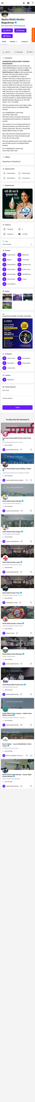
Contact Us (24, 41)
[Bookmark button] (31, 449)
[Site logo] (7, 3)
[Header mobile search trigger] (33, 3)
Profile (4, 41)
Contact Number (7, 398)
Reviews (13, 41)
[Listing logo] (4, 14)
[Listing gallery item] (7, 297)
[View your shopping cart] (28, 3)
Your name (5, 390)
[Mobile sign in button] (24, 3)
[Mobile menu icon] (2, 3)
